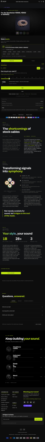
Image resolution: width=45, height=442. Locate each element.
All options (33, 60)
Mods (22, 1)
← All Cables (6, 7)
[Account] (41, 2)
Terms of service (24, 434)
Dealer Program (5, 402)
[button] (22, 23)
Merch (14, 394)
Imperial (42, 68)
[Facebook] (24, 402)
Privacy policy (17, 434)
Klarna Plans (4, 396)
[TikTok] (34, 402)
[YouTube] (31, 402)
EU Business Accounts (4, 399)
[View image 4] (27, 33)
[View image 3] (24, 33)
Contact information (32, 434)
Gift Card (14, 396)
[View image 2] (20, 33)
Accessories (26, 1)
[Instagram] (27, 402)
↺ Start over (14, 114)
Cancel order (4, 406)
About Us (14, 407)
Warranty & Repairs (4, 409)
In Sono (14, 405)
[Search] (39, 2)
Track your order (5, 394)
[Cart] (43, 2)
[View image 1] (17, 33)
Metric (38, 68)
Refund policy (11, 434)
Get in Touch (38, 324)
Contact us (4, 404)
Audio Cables (18, 1)
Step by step (12, 60)
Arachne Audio (24, 432)
